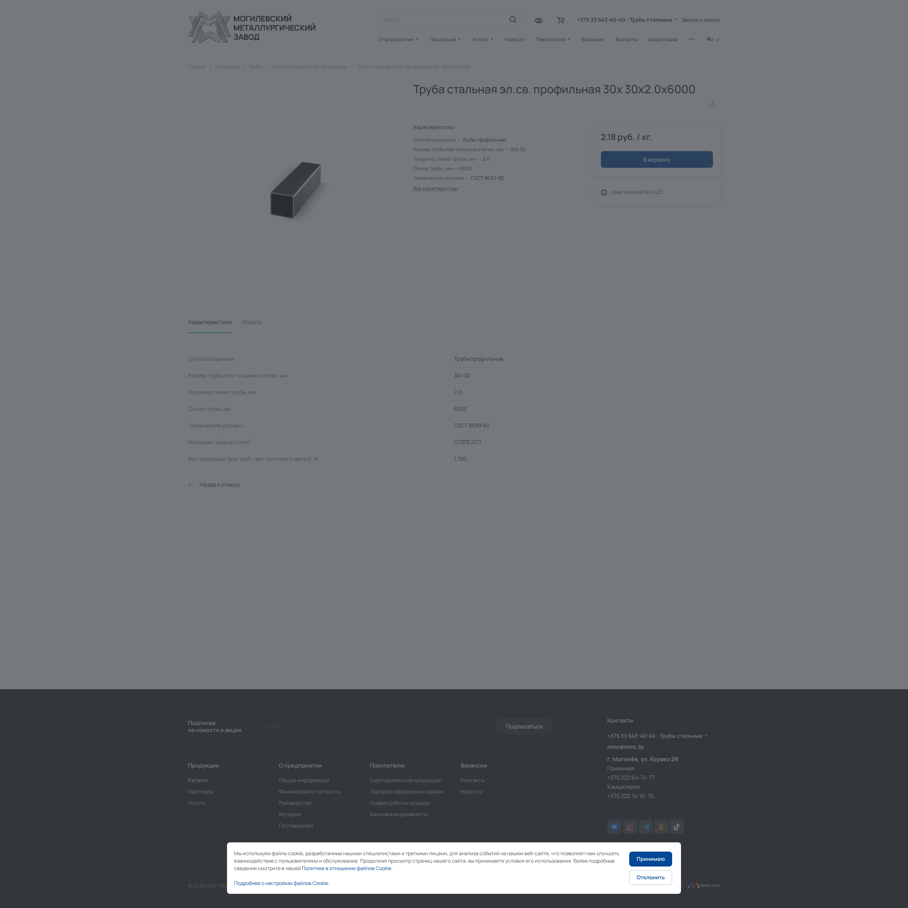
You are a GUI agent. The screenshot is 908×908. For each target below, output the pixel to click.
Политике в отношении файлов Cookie (346, 868)
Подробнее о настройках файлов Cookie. (282, 883)
